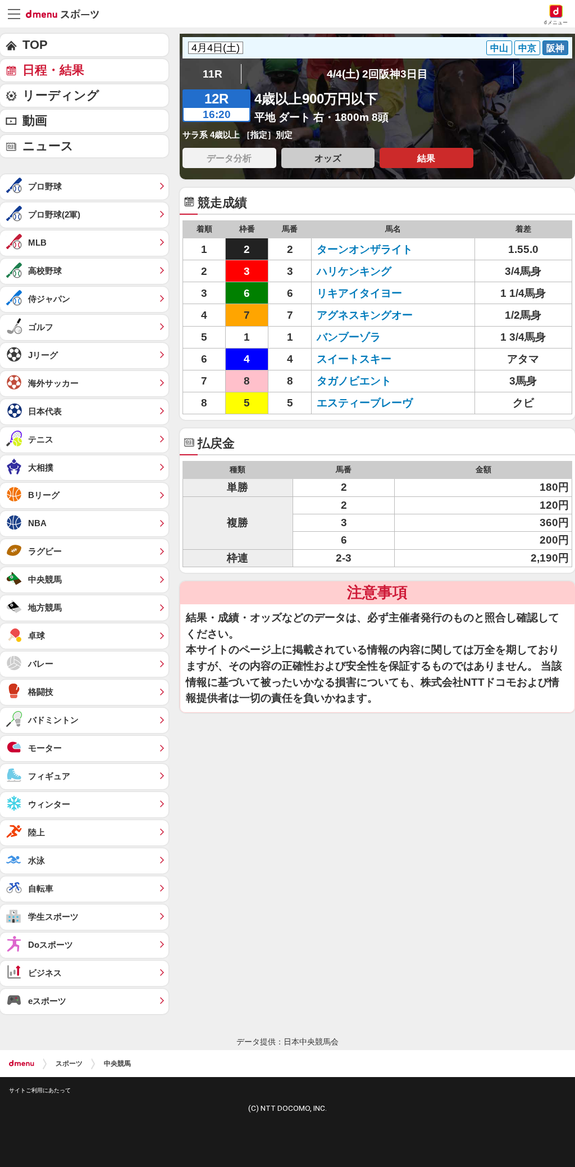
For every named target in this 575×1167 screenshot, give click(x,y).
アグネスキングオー (365, 315)
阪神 (555, 48)
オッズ (327, 158)
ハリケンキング (354, 271)
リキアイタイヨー (359, 293)
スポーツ (69, 1064)
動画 (34, 121)
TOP (35, 45)
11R (212, 74)
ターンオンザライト (365, 249)
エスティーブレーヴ (365, 403)
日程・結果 (53, 70)
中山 (499, 48)
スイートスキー (354, 359)
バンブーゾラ (349, 337)
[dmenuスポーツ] (66, 13)
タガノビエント (354, 381)
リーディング (60, 95)
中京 (527, 48)
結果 (426, 158)
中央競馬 (117, 1064)
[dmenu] (21, 1063)
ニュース (48, 146)
